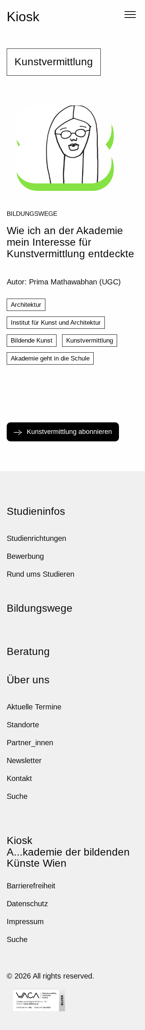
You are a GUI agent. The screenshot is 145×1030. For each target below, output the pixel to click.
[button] (129, 15)
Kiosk (23, 16)
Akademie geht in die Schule (50, 358)
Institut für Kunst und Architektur (56, 322)
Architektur (26, 304)
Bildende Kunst (31, 340)
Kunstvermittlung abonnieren (68, 431)
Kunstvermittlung (89, 340)
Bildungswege (32, 213)
